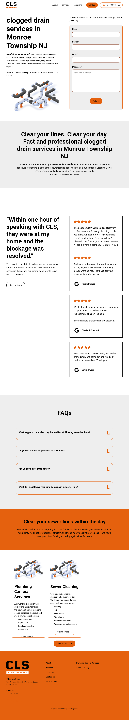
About (55, 5)
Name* (75, 29)
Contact (92, 5)
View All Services (64, 643)
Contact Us (50, 677)
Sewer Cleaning (82, 668)
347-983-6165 (12, 694)
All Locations (51, 682)
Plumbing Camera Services (87, 663)
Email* (75, 54)
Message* (77, 67)
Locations (77, 5)
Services (65, 5)
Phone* (75, 42)
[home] (11, 5)
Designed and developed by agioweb (64, 709)
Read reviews (16, 285)
